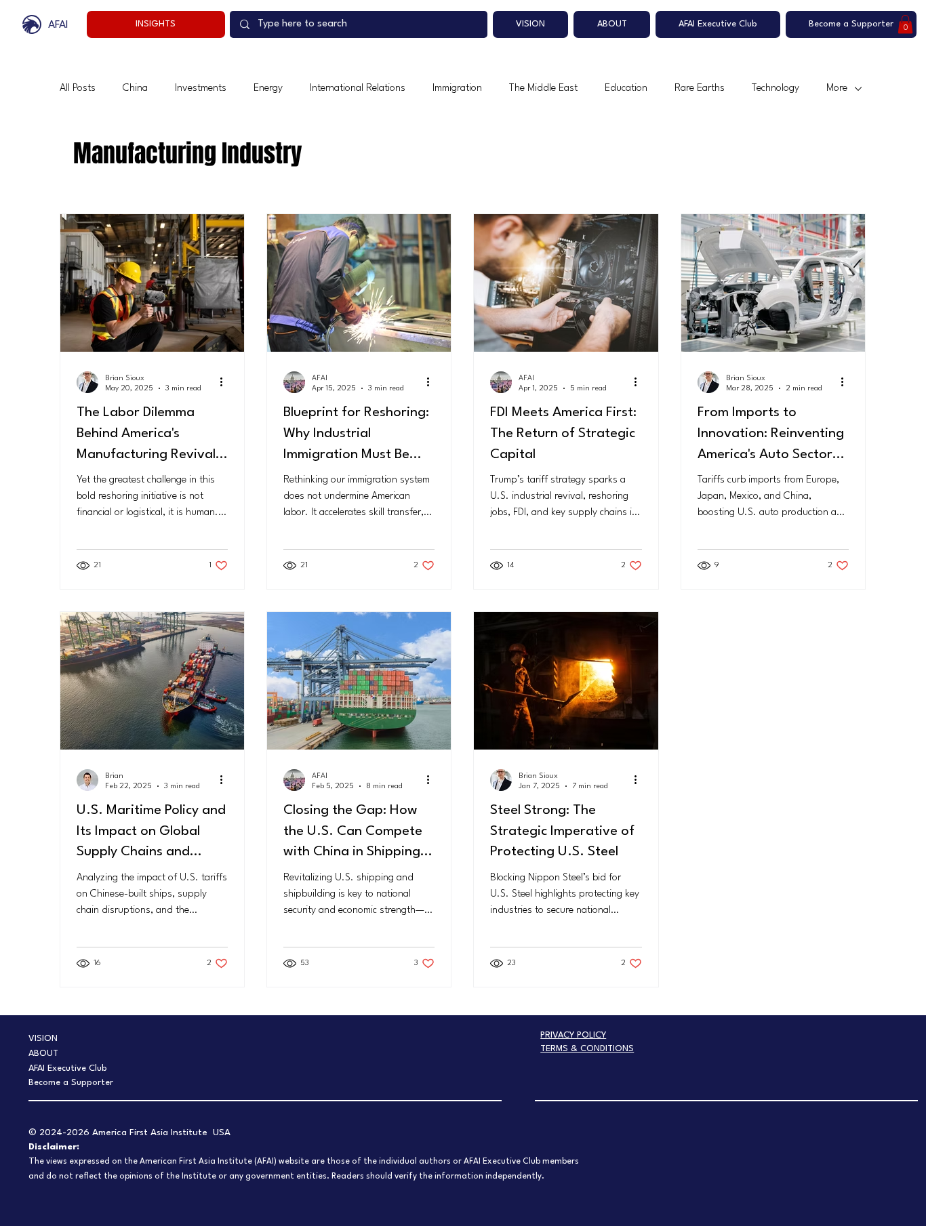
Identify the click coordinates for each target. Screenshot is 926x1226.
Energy (268, 88)
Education (626, 88)
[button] (905, 24)
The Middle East (543, 88)
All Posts (78, 88)
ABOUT (43, 1053)
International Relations (357, 88)
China (135, 88)
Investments (200, 88)
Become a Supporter (70, 1082)
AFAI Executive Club (67, 1068)
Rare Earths (700, 88)
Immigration (457, 88)
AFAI (58, 25)
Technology (775, 88)
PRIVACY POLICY (573, 1035)
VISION (43, 1038)
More (836, 88)
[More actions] (226, 382)
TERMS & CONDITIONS (587, 1048)
